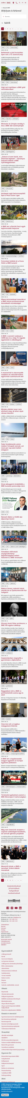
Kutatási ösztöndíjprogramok (9, 1024)
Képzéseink (4, 992)
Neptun (3, 980)
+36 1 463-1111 (13, 919)
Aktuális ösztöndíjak (7, 1035)
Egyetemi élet (6, 1053)
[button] (13, 2)
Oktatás (4, 988)
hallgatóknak (14, 891)
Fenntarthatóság (6, 1070)
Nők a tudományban (7, 966)
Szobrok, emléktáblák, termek (10, 985)
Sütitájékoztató (5, 941)
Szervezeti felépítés (7, 959)
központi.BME (6, 7)
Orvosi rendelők (6, 975)
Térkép (3, 930)
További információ (6, 1091)
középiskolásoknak (14, 886)
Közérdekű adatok (6, 939)
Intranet (3, 928)
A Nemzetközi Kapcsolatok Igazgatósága (13, 1049)
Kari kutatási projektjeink (8, 1019)
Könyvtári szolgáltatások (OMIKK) (11, 1010)
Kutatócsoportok (6, 1021)
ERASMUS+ (4, 1038)
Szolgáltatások (5, 1058)
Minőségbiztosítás (6, 1001)
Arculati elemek (5, 943)
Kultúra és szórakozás (7, 1068)
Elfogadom (5, 1095)
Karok (3, 956)
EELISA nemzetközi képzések (9, 1040)
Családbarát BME (6, 1073)
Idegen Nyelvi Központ (8, 1003)
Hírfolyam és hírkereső (8, 1082)
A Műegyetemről (6, 954)
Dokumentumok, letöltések (9, 971)
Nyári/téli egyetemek (7, 1045)
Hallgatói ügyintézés (7, 996)
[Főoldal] (14, 901)
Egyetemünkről (6, 951)
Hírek (3, 1079)
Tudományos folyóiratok (8, 1028)
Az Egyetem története (7, 961)
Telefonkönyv (5, 924)
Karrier (3, 926)
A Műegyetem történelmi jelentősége (12, 963)
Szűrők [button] (7, 22)
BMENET (3, 945)
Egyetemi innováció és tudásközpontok (12, 1017)
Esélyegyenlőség (6, 1075)
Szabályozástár (5, 973)
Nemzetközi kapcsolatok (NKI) (10, 1056)
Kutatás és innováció (8, 1013)
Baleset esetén (5, 978)
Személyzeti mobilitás (7, 1047)
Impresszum (4, 932)
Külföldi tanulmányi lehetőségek (10, 999)
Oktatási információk (7, 994)
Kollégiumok (5, 1061)
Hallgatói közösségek (7, 1063)
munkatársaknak (14, 893)
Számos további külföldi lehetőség (11, 1042)
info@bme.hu (17, 917)
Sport (3, 1066)
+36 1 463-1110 (13, 921)
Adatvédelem (5, 968)
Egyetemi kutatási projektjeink (10, 1026)
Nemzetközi (5, 1032)
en (22, 2)
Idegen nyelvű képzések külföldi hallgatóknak (10, 1007)
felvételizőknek (14, 888)
